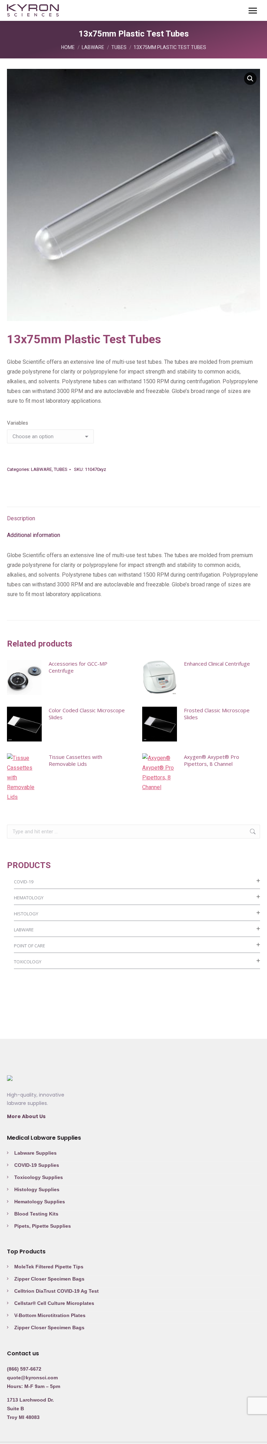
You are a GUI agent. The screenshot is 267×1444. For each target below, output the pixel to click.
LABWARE (41, 469)
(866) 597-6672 (24, 1369)
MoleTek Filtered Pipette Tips (48, 1266)
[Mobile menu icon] (252, 10)
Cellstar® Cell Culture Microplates (54, 1303)
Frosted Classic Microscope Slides (217, 714)
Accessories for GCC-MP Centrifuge (78, 667)
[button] (250, 78)
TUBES (60, 469)
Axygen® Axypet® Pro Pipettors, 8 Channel (211, 760)
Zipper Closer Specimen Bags (49, 1279)
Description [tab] (21, 518)
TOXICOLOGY (27, 961)
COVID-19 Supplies (36, 1165)
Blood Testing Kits (36, 1214)
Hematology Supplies (39, 1201)
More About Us (26, 1116)
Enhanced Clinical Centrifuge (217, 663)
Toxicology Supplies (38, 1177)
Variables (17, 423)
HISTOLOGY (26, 913)
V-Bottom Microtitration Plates (50, 1315)
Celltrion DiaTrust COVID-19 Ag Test (56, 1291)
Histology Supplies (36, 1189)
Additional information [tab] (33, 535)
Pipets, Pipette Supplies (42, 1226)
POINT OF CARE (29, 945)
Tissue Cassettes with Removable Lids (75, 760)
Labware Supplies (35, 1153)
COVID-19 (23, 882)
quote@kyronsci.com (32, 1377)
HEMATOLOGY (28, 898)
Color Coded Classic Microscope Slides (87, 714)
